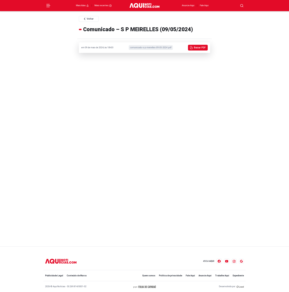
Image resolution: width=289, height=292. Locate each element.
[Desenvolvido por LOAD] (240, 286)
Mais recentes (102, 5)
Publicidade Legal (54, 275)
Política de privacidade (170, 275)
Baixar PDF (200, 47)
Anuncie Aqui (188, 5)
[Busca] (242, 6)
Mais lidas (81, 5)
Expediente (238, 275)
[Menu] (48, 5)
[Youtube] (226, 261)
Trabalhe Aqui (222, 275)
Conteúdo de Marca (77, 275)
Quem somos (148, 275)
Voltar (90, 18)
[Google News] (241, 261)
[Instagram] (234, 261)
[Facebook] (219, 261)
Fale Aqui (204, 5)
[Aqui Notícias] (144, 5)
